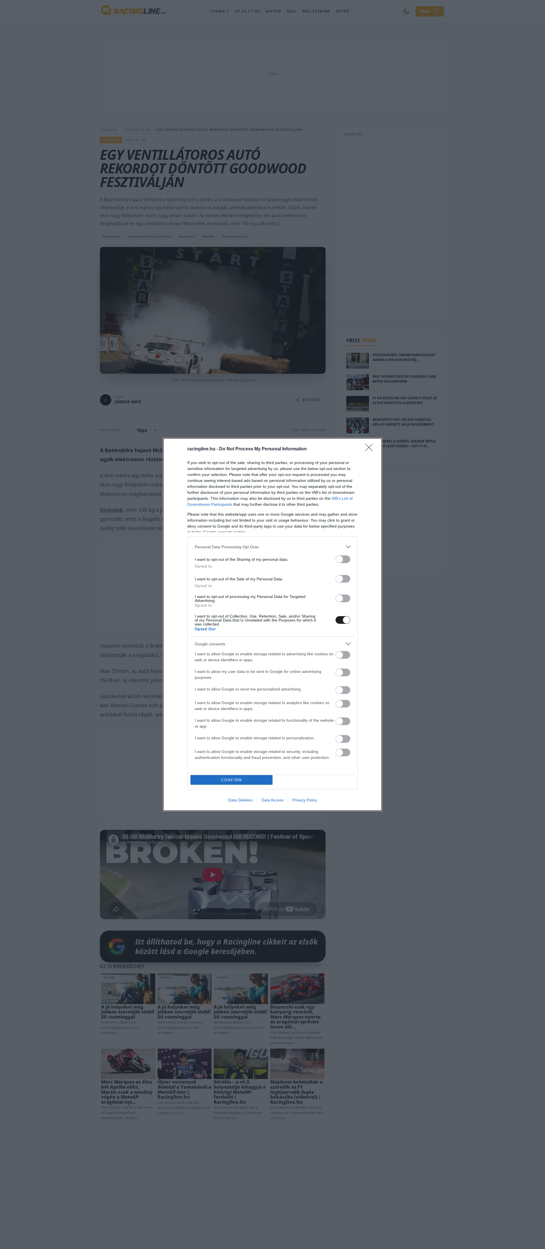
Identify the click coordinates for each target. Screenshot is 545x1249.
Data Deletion (240, 800)
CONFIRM (231, 780)
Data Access (272, 800)
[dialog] (272, 624)
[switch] (343, 559)
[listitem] (272, 547)
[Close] (370, 449)
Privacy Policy (304, 800)
